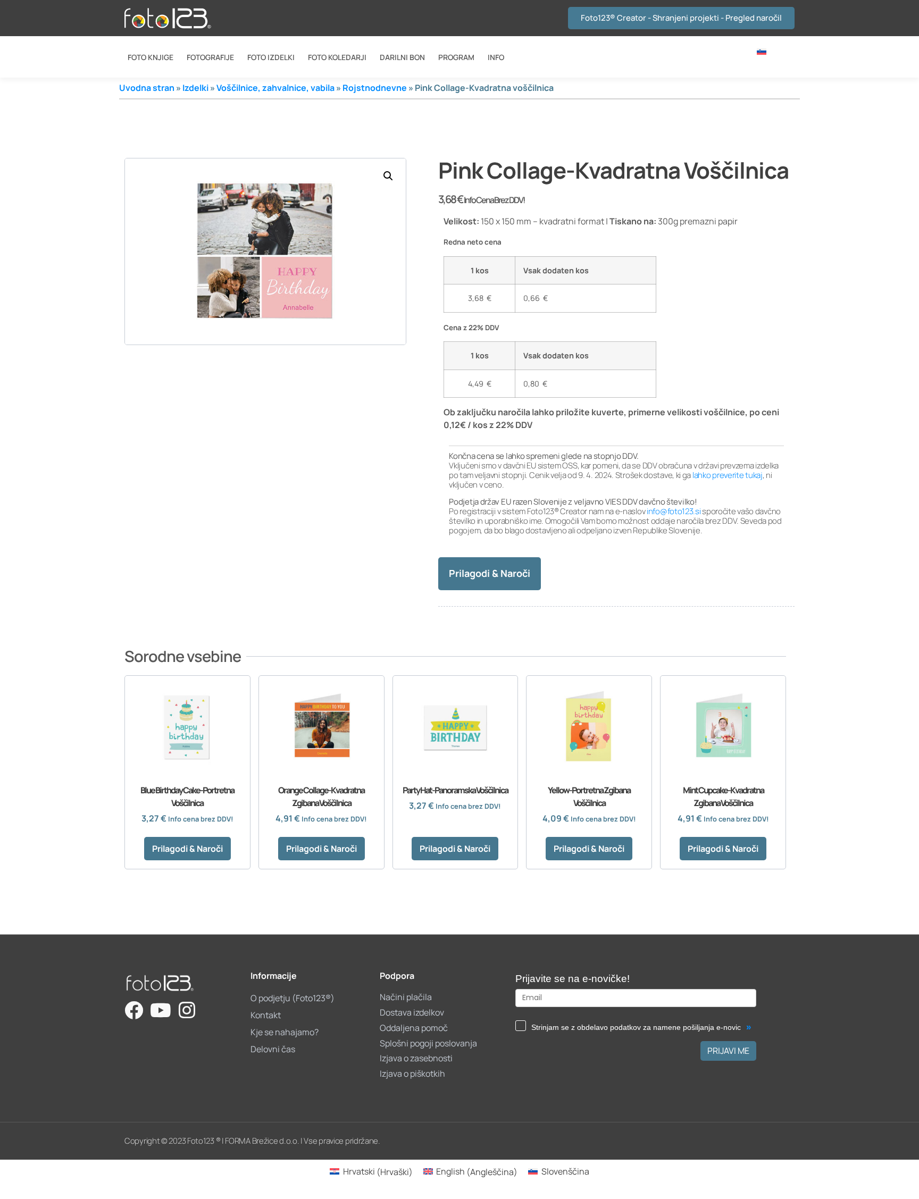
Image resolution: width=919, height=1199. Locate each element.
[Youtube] (160, 1010)
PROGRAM (456, 57)
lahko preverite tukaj (727, 475)
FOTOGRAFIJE (210, 57)
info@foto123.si (674, 511)
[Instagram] (187, 1010)
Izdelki (195, 88)
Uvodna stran (146, 88)
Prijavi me (728, 1051)
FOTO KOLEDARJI (337, 57)
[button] (388, 176)
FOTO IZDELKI (271, 57)
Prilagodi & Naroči (489, 573)
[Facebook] (133, 1010)
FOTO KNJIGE (150, 57)
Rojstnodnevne (374, 88)
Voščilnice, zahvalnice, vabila (275, 88)
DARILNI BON (402, 57)
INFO (496, 57)
